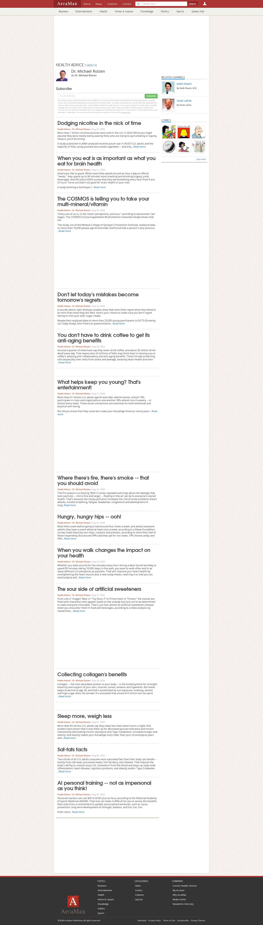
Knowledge (147, 11)
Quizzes (139, 899)
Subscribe (151, 96)
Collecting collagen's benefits (92, 674)
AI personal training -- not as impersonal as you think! (104, 785)
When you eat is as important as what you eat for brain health (106, 160)
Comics (138, 890)
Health (103, 11)
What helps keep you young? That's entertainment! (98, 384)
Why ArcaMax (179, 894)
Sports (180, 11)
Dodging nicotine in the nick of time (99, 122)
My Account (178, 890)
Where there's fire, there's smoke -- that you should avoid (103, 480)
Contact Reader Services (185, 885)
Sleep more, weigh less (84, 715)
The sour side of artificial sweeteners (99, 588)
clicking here (126, 112)
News (138, 885)
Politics (165, 11)
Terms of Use (169, 920)
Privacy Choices (198, 920)
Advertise (142, 920)
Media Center (179, 899)
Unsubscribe (183, 920)
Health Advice (63, 129)
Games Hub (198, 11)
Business (63, 11)
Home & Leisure (124, 11)
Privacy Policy (154, 920)
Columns (139, 894)
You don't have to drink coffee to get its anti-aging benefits (103, 337)
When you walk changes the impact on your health (103, 552)
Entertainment (84, 11)
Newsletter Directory (183, 904)
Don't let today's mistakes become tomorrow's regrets (98, 296)
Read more (139, 146)
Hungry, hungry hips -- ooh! (89, 516)
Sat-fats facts (72, 749)
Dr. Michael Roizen (81, 129)
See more (201, 159)
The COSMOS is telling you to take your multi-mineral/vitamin (103, 201)
